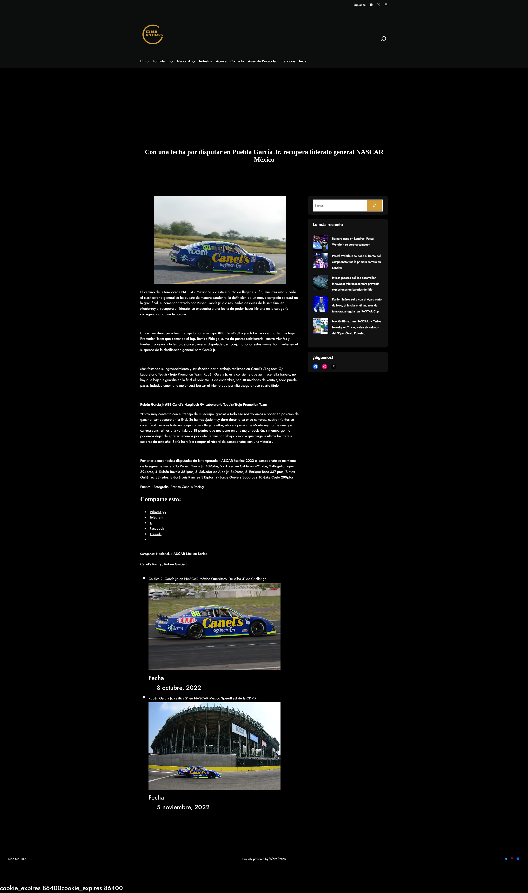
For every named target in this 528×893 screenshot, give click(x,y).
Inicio (303, 61)
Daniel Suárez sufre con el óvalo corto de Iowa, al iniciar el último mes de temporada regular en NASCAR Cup (357, 305)
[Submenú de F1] (147, 61)
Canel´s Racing (151, 564)
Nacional (162, 553)
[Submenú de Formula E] (171, 61)
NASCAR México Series (189, 553)
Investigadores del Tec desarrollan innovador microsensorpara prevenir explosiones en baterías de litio (355, 284)
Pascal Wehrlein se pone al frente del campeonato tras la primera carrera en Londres (356, 262)
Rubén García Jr (176, 564)
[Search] (374, 205)
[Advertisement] (264, 101)
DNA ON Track (17, 858)
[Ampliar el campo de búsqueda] (383, 38)
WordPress (277, 858)
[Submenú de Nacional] (193, 61)
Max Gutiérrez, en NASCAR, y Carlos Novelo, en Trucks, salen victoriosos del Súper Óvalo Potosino (356, 327)
